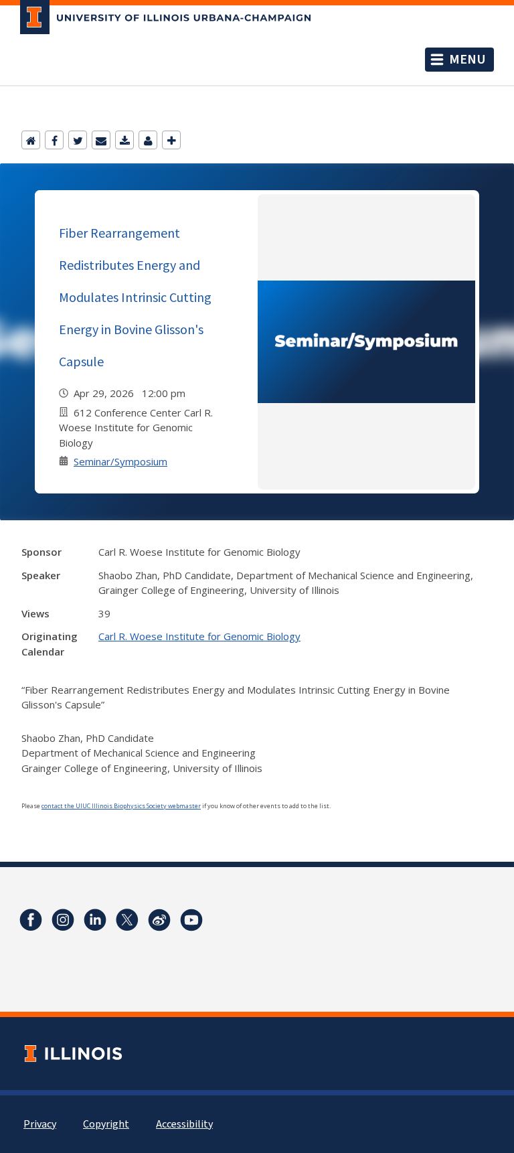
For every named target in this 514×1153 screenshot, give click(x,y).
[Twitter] (77, 140)
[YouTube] (191, 920)
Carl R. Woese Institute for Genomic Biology (199, 636)
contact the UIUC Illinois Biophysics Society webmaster (121, 805)
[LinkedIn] (95, 920)
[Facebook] (54, 140)
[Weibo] (159, 920)
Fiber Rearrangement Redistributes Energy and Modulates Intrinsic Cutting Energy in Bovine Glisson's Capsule (135, 297)
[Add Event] (171, 140)
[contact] (148, 140)
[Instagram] (63, 920)
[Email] (101, 140)
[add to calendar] (124, 140)
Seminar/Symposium (120, 461)
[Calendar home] (30, 140)
